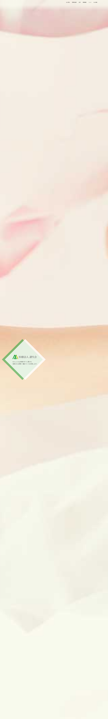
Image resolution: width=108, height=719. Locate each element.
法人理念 (68, 2)
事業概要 (84, 2)
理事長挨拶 (74, 2)
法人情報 (95, 2)
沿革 (80, 2)
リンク (90, 2)
